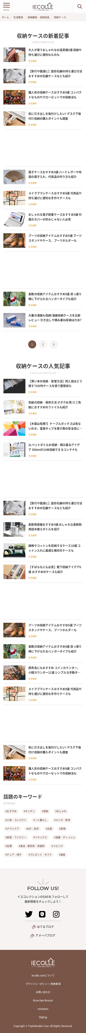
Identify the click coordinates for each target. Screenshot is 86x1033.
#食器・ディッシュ (64, 837)
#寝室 (62, 854)
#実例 (62, 829)
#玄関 (8, 846)
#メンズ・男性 (62, 820)
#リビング (57, 846)
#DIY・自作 (32, 829)
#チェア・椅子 (13, 854)
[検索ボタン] (79, 6)
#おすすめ (11, 811)
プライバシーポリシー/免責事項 (42, 984)
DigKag (43, 1017)
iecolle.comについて (43, 975)
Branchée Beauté (43, 1000)
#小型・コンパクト (15, 820)
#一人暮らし (40, 820)
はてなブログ (45, 927)
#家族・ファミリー (15, 837)
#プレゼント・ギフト (40, 854)
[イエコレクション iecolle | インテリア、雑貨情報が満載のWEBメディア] (43, 6)
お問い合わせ (43, 992)
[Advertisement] (43, 148)
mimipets (43, 1009)
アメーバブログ (45, 935)
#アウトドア (12, 829)
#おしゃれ (61, 811)
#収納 (45, 811)
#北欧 (49, 829)
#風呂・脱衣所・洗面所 (32, 846)
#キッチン (29, 811)
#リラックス (40, 837)
